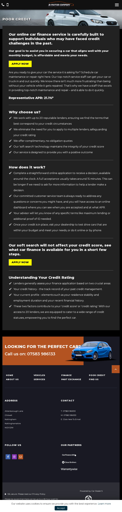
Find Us (94, 379)
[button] (116, 369)
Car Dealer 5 (96, 491)
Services (39, 379)
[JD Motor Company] (61, 4)
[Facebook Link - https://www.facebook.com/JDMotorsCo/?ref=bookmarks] (8, 456)
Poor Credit (97, 375)
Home (9, 375)
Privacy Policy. (39, 494)
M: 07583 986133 (68, 415)
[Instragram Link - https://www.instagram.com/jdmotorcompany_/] (14, 456)
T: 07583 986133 (68, 411)
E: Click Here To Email (71, 419)
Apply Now (20, 63)
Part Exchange (71, 379)
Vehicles (39, 375)
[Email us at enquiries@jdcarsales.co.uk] (20, 456)
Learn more (104, 503)
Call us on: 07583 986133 (30, 354)
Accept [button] (61, 508)
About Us (12, 379)
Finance (66, 375)
